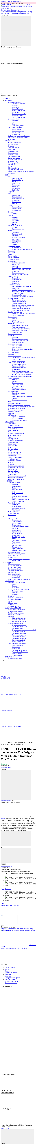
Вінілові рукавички (18, 620)
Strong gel (15, 186)
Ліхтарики (15, 351)
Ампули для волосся (18, 501)
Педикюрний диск (18, 342)
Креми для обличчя (18, 110)
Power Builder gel (17, 180)
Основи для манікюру (19, 303)
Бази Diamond (16, 202)
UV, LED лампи (17, 345)
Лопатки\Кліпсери (18, 322)
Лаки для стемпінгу (18, 327)
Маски (14, 122)
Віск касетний (16, 577)
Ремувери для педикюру (20, 339)
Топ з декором (16, 210)
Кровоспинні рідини (19, 295)
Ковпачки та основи (18, 237)
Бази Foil (15, 203)
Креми (14, 498)
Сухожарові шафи (18, 366)
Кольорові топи (17, 207)
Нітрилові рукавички (19, 618)
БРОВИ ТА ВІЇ (9, 422)
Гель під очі (16, 134)
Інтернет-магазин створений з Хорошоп (14, 948)
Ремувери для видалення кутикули (23, 313)
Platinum (14, 222)
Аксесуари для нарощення (20, 274)
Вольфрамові (16, 241)
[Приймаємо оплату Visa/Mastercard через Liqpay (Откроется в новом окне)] (17, 928)
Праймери (15, 288)
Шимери (15, 528)
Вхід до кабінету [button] (10, 967)
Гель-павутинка (17, 279)
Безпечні (15, 242)
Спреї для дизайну (18, 386)
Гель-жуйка (16, 278)
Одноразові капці (17, 628)
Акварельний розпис (19, 389)
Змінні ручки (16, 359)
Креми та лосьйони (18, 417)
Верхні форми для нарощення (21, 268)
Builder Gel (15, 190)
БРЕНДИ (8, 98)
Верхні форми (16, 247)
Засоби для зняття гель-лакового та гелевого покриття (23, 292)
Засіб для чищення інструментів (22, 373)
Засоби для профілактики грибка (22, 296)
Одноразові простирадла (20, 626)
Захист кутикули (17, 332)
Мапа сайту (8, 976)
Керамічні (15, 239)
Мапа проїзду (5, 1128)
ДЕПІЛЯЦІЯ (9, 562)
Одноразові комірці (18, 640)
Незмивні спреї (17, 489)
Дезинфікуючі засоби (19, 364)
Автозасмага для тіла (19, 540)
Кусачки (14, 320)
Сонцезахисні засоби (19, 114)
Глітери (14, 381)
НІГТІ (6, 175)
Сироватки (15, 107)
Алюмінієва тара (17, 645)
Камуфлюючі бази (18, 198)
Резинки (15, 592)
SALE (6, 660)
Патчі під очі (16, 132)
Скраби (14, 124)
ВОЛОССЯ (8, 481)
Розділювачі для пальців (20, 340)
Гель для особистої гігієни (20, 526)
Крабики (15, 594)
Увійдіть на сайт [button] (6, 800)
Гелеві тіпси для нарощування (22, 249)
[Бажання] (18, 55)
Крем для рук (16, 520)
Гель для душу (16, 525)
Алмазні (14, 244)
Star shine (15, 219)
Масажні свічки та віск (19, 420)
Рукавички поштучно (19, 621)
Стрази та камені (17, 383)
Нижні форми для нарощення (21, 269)
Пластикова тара (17, 653)
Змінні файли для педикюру (21, 310)
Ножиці (14, 318)
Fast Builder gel (17, 178)
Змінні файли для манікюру (21, 308)
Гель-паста (15, 281)
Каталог (8, 10)
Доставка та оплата (11, 972)
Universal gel (16, 185)
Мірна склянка (17, 655)
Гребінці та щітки (17, 591)
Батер (14, 538)
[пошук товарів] (16, 23)
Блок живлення (17, 347)
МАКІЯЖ (8, 141)
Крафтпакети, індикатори (20, 371)
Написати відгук (6, 767)
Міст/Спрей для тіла (18, 537)
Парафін (15, 395)
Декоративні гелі (17, 388)
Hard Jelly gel (16, 183)
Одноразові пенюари (19, 638)
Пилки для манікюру (19, 300)
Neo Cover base (17, 197)
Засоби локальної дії (18, 115)
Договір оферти (10, 979)
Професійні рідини (18, 229)
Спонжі (14, 586)
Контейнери (16, 369)
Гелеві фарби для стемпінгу (21, 329)
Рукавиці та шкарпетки (19, 400)
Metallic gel (15, 220)
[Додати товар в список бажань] (16, 792)
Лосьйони (15, 112)
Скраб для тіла (17, 535)
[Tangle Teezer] (6, 889)
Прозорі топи (16, 208)
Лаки (13, 491)
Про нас (3, 10)
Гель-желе (15, 283)
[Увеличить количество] (16, 855)
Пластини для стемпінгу (20, 325)
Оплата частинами (25, 13)
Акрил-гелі (15, 264)
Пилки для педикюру (19, 301)
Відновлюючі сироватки (20, 496)
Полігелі (15, 266)
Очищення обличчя (18, 104)
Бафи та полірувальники (20, 307)
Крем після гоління (18, 508)
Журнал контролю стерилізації (22, 374)
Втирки (14, 379)
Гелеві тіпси (16, 271)
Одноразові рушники (19, 625)
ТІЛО (6, 516)
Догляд (14, 227)
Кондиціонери (16, 486)
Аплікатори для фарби (19, 650)
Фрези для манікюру (18, 361)
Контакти (8, 12)
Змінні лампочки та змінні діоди (22, 349)
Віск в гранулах (17, 576)
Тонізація (15, 105)
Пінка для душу (17, 545)
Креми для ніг (16, 523)
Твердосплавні (17, 234)
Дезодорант (16, 510)
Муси (14, 494)
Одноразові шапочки (19, 633)
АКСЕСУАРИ (9, 581)
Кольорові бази (17, 200)
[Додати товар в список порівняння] (16, 777)
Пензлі (14, 584)
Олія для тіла (16, 530)
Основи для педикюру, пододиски (23, 305)
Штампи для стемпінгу (19, 330)
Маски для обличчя (18, 117)
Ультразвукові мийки (19, 367)
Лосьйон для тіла (17, 533)
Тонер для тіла (16, 547)
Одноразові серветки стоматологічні (24, 630)
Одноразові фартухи (18, 636)
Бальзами (15, 120)
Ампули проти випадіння (20, 499)
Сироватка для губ (18, 126)
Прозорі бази (16, 195)
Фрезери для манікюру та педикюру (23, 357)
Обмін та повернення (12, 13)
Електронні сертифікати (19, 12)
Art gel (14, 224)
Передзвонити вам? (7, 1092)
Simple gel (15, 181)
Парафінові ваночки (18, 393)
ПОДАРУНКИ (9, 657)
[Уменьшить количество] (16, 838)
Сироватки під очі (18, 131)
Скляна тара (16, 647)
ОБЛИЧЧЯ (8, 100)
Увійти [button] (3, 818)
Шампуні (15, 484)
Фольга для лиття (17, 384)
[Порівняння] (16, 38)
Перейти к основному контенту (11, 1)
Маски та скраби (17, 418)
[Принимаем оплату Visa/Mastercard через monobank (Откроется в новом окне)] (18, 930)
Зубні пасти (16, 560)
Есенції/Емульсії (17, 109)
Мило (14, 543)
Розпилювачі (16, 648)
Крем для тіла (16, 532)
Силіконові (15, 232)
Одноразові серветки (19, 635)
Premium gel (16, 188)
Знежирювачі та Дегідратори (21, 286)
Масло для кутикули (18, 315)
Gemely (14, 213)
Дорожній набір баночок (20, 652)
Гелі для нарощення (18, 263)
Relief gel (15, 217)
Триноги (15, 337)
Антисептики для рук (19, 550)
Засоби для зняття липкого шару (22, 290)
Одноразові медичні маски (20, 631)
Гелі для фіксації (17, 493)
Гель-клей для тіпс (18, 273)
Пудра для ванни (17, 548)
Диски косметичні (18, 642)
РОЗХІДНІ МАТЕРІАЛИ (13, 608)
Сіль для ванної (17, 521)
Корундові (15, 235)
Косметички (16, 587)
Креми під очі (16, 129)
